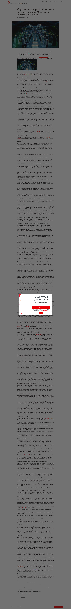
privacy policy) (45, 310)
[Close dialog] (50, 295)
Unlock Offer (41, 307)
